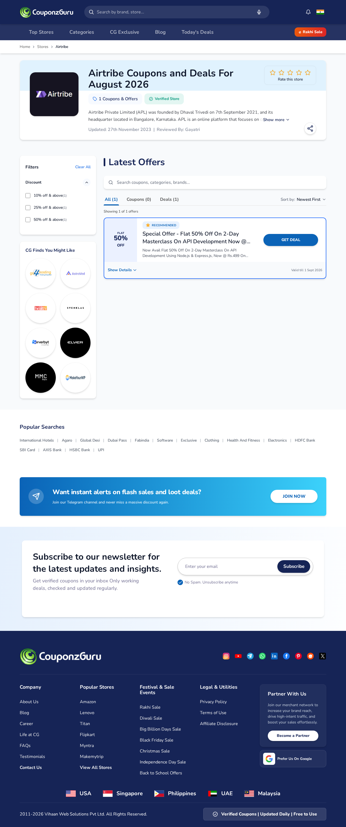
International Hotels (37, 440)
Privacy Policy (213, 702)
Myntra (87, 746)
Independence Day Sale (163, 762)
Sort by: (300, 199)
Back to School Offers (161, 773)
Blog (24, 713)
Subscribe (293, 566)
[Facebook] (286, 656)
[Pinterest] (298, 656)
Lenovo (87, 713)
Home (25, 47)
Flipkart (87, 735)
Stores (42, 47)
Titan (85, 724)
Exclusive (189, 440)
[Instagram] (226, 656)
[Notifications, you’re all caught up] (308, 12)
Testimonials (32, 757)
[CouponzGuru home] (46, 12)
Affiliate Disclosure (219, 724)
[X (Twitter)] (322, 656)
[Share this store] (310, 128)
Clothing (212, 440)
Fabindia (142, 440)
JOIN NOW (294, 496)
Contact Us (31, 768)
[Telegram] (250, 656)
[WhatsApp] (262, 656)
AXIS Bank (52, 450)
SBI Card (27, 450)
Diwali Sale (151, 718)
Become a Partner (293, 735)
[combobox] (173, 12)
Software (165, 440)
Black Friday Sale (156, 740)
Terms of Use (213, 713)
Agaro (67, 440)
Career (26, 724)
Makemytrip (91, 757)
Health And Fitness (243, 440)
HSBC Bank (79, 450)
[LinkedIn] (274, 656)
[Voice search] (259, 12)
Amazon (88, 702)
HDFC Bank (305, 440)
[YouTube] (238, 656)
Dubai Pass (117, 440)
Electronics (277, 440)
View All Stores (96, 768)
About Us (29, 702)
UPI (101, 450)
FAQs (25, 746)
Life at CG (29, 735)
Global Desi (90, 440)
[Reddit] (310, 656)
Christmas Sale (155, 751)
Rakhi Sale (312, 32)
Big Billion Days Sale (160, 729)
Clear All (83, 167)
